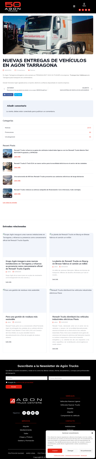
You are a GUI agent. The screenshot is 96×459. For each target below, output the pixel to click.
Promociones (9, 132)
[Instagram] (83, 10)
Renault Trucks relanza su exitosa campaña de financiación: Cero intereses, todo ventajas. (47, 190)
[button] (92, 433)
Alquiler (70, 412)
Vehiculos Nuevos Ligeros (70, 401)
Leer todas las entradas (10, 202)
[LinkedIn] (37, 413)
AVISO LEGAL (30, 453)
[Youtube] (86, 10)
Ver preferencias (86, 451)
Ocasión (70, 408)
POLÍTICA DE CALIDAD (16, 453)
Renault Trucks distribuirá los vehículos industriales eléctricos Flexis (70, 317)
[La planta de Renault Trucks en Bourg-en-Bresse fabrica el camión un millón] (71, 245)
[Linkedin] (89, 10)
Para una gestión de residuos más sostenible (22, 317)
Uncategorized (10, 137)
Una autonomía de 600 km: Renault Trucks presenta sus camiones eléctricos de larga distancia (49, 176)
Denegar (70, 451)
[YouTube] (33, 413)
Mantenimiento (26, 430)
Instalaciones (70, 426)
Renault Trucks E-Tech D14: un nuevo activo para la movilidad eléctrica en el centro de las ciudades (50, 163)
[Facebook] (80, 10)
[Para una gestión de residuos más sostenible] (24, 301)
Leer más (17, 156)
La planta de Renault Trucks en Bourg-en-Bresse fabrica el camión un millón (70, 262)
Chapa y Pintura (26, 437)
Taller (26, 433)
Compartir (9, 94)
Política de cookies (59, 455)
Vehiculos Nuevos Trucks (70, 405)
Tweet (19, 94)
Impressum (84, 455)
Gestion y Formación (26, 440)
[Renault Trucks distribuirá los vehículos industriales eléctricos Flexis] (71, 301)
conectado (28, 111)
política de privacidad (24, 382)
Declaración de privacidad (72, 455)
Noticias (32, 70)
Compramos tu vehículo (70, 415)
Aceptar (55, 451)
